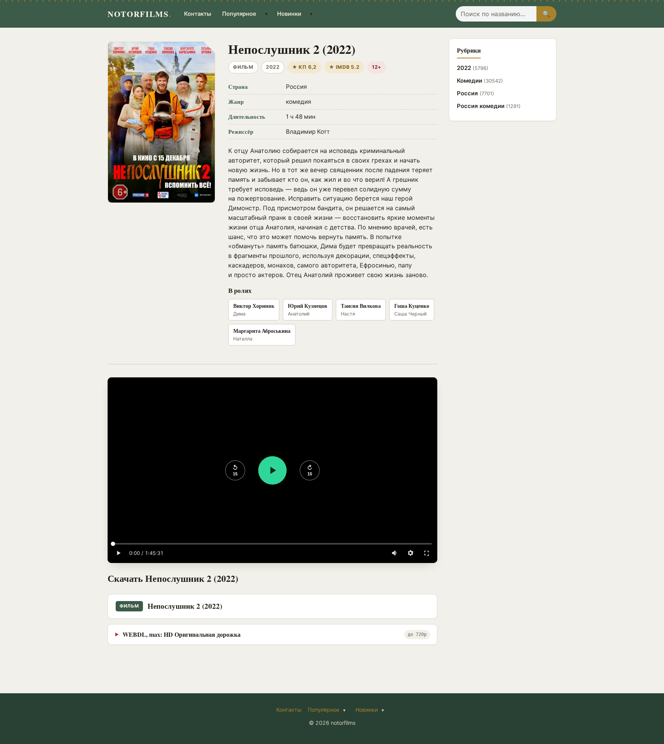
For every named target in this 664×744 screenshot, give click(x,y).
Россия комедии (489, 106)
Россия (475, 93)
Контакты (197, 13)
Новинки (289, 13)
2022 (472, 68)
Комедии (480, 80)
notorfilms (139, 14)
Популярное (239, 13)
